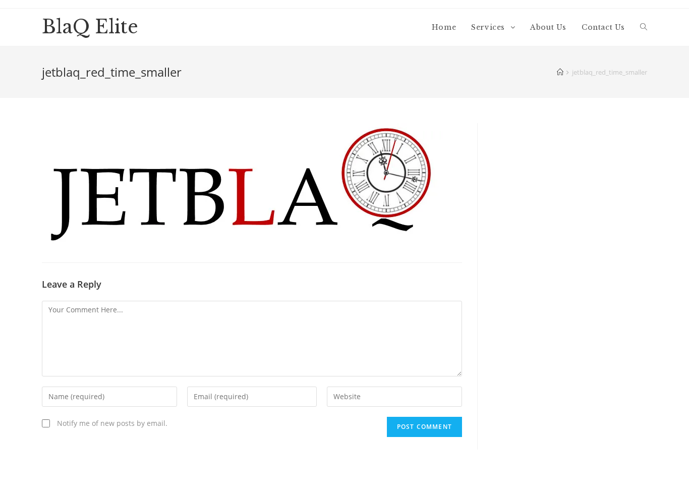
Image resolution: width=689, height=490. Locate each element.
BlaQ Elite (90, 27)
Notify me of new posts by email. (112, 423)
